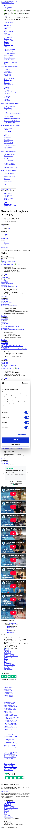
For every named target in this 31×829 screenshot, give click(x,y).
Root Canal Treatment (9, 145)
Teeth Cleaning (8, 147)
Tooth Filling (7, 137)
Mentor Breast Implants (10, 205)
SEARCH (3, 189)
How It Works (7, 25)
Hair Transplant (8, 37)
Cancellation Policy (9, 666)
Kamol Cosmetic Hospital (10, 747)
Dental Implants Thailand (10, 768)
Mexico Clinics (8, 690)
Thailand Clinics (8, 693)
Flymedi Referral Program (11, 656)
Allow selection (15, 444)
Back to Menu (11, 802)
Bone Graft (7, 135)
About (5, 5)
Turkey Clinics (8, 687)
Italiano (11, 13)
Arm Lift (6, 89)
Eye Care (6, 43)
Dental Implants (8, 128)
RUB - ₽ (12, 19)
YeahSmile (7, 741)
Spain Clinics (7, 689)
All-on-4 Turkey (8, 729)
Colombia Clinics (8, 696)
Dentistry (6, 42)
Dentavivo (6, 737)
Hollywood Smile (8, 143)
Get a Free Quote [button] (8, 22)
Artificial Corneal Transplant (11, 167)
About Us (6, 28)
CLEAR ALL (12, 623)
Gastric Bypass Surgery (10, 106)
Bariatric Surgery (8, 40)
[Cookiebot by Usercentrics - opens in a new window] (22, 383)
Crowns (6, 148)
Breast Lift (7, 83)
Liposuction (7, 69)
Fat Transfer (7, 93)
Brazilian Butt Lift (8, 84)
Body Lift (6, 87)
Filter (2, 259)
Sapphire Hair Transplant (10, 62)
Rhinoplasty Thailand (9, 764)
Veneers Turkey (8, 711)
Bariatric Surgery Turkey (10, 715)
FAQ (5, 30)
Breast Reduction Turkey (10, 706)
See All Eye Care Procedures (8, 170)
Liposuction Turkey (9, 714)
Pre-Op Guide (7, 27)
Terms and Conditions (9, 665)
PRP (5, 64)
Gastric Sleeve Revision (10, 122)
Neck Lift (6, 97)
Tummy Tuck (7, 75)
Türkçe (21, 13)
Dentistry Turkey (8, 718)
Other (5, 46)
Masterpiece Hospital (9, 745)
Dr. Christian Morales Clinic (11, 744)
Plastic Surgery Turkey (10, 723)
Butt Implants (7, 74)
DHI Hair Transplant (9, 53)
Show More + (4, 238)
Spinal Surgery (8, 181)
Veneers (6, 129)
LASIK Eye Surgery (9, 154)
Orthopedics (7, 179)
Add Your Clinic (8, 669)
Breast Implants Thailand (10, 767)
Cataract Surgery (8, 156)
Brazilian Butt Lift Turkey (11, 720)
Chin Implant (7, 90)
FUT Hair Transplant (9, 50)
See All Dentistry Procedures (8, 151)
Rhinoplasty (7, 71)
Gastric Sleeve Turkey (10, 702)
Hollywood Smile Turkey (10, 724)
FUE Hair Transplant (9, 49)
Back (8, 626)
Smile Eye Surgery (9, 159)
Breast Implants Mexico (10, 757)
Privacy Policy (8, 663)
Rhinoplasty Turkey (9, 703)
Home (5, 202)
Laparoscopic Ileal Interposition (12, 118)
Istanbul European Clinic (10, 736)
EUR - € (6, 16)
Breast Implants (8, 72)
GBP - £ (16, 18)
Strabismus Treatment (9, 164)
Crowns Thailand (8, 770)
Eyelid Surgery (8, 80)
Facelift (6, 81)
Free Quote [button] (11, 3)
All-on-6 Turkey (8, 726)
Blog (5, 33)
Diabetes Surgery (8, 116)
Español (16, 11)
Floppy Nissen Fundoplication (12, 121)
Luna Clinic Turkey (9, 734)
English (11, 10)
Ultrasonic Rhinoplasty (10, 92)
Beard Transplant (8, 55)
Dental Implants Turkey (10, 709)
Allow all (15, 439)
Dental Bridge (7, 131)
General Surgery (8, 45)
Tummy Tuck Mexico (9, 754)
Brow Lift (6, 99)
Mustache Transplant (9, 59)
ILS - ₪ (25, 18)
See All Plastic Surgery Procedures (10, 103)
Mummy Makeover (9, 78)
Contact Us (7, 34)
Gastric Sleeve (7, 108)
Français (27, 11)
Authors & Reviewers (9, 654)
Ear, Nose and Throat (9, 176)
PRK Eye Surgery (8, 160)
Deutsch (22, 10)
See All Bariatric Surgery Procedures (10, 125)
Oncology (6, 184)
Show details (22, 434)
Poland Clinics (8, 692)
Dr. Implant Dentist (9, 742)
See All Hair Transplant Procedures (10, 66)
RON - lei (7, 19)
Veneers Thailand (8, 765)
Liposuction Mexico (9, 758)
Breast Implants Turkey (10, 705)
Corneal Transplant (9, 163)
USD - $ (11, 18)
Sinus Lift (6, 141)
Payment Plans (8, 657)
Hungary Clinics (8, 695)
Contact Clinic (4, 277)
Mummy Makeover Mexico (11, 755)
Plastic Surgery (8, 39)
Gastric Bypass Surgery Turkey (12, 717)
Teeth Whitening (8, 140)
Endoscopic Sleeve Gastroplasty (12, 113)
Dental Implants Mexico (10, 752)
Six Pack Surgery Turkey (10, 727)
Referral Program (8, 31)
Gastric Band (7, 112)
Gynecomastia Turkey (9, 708)
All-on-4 (6, 134)
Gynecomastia (7, 96)
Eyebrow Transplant (9, 58)
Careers (6, 659)
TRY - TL (18, 19)
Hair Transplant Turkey (10, 721)
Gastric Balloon (8, 109)
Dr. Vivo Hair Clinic (9, 739)
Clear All (3, 225)
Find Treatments (8, 7)
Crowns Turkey (8, 712)
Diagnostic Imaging (9, 173)
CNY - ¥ (20, 18)
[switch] (26, 417)
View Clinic (4, 274)
